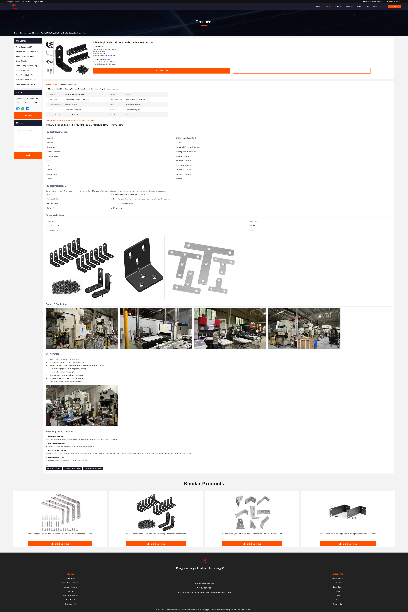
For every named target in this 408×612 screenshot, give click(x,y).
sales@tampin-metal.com (374, 1)
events (359, 6)
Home (318, 6)
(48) (24, 75)
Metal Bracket (33, 33)
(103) (27, 52)
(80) (25, 56)
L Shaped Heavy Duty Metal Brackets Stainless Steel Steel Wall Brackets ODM (252, 534)
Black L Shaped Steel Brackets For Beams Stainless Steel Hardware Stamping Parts (60, 534)
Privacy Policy (337, 604)
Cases (338, 595)
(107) (24, 47)
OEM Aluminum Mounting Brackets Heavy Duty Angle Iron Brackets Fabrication (156, 534)
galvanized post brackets (72, 468)
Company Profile (337, 578)
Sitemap (338, 600)
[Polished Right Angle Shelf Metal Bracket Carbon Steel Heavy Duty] (72, 59)
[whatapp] (23, 108)
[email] (27, 108)
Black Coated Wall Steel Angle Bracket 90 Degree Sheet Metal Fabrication (348, 534)
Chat (394, 6)
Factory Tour (338, 583)
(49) (21, 61)
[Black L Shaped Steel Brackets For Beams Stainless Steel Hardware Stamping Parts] (60, 512)
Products (327, 6)
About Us (338, 6)
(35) (26, 66)
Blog (367, 6)
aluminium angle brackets (93, 468)
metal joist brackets (53, 468)
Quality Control (338, 587)
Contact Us (349, 6)
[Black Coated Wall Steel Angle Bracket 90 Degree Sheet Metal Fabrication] (348, 512)
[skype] (17, 108)
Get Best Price (161, 70)
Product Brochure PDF (108, 55)
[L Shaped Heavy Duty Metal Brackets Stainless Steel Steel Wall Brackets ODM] (252, 512)
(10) (25, 84)
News (338, 591)
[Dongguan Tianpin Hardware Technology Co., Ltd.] (13, 6)
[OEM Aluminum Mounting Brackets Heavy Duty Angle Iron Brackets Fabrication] (156, 512)
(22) (26, 80)
